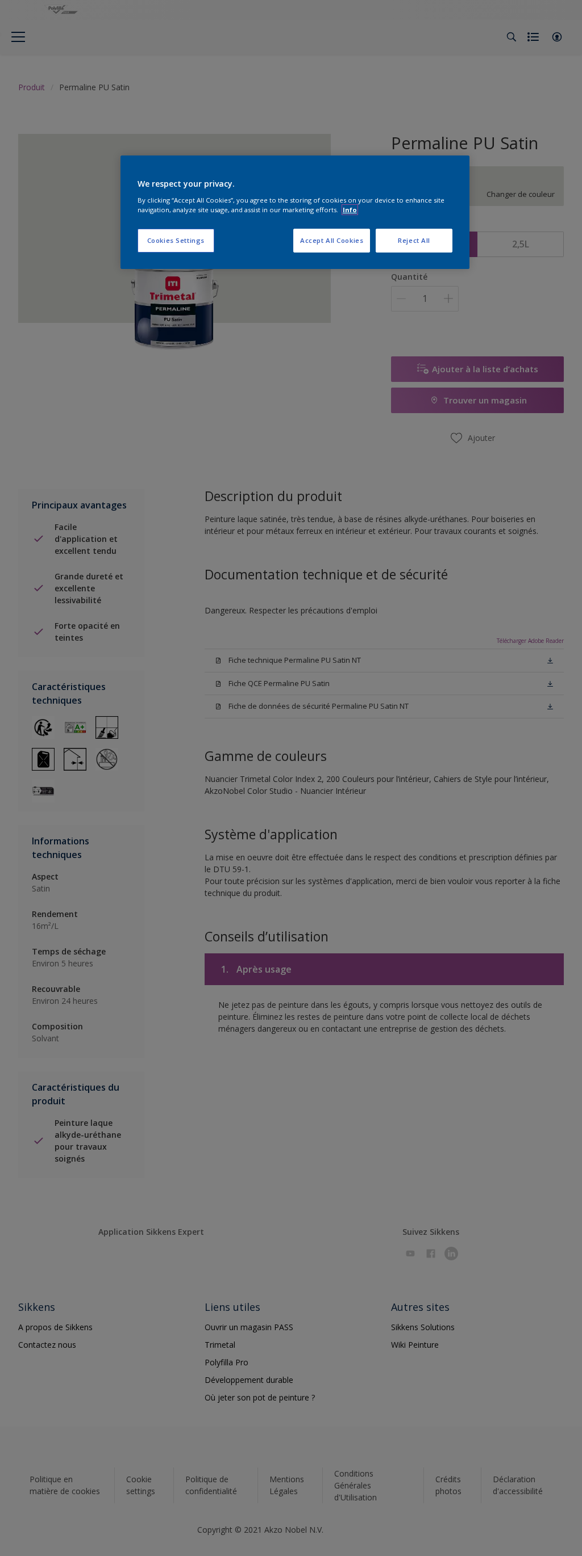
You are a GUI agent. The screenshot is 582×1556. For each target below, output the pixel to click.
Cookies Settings (176, 240)
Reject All (414, 240)
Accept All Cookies (331, 240)
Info (350, 209)
